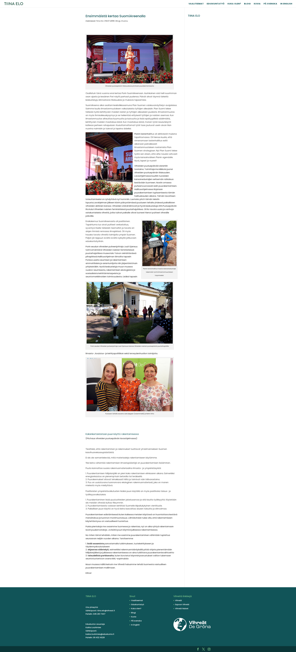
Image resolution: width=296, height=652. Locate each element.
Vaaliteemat (196, 4)
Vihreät (178, 600)
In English (286, 4)
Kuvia (257, 4)
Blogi (247, 4)
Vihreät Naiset (181, 608)
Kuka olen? (234, 4)
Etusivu (124, 21)
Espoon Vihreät (182, 604)
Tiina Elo (99, 21)
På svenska (270, 4)
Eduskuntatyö (216, 4)
